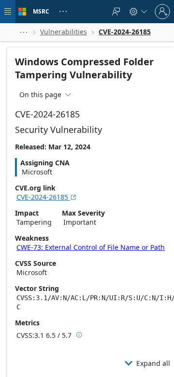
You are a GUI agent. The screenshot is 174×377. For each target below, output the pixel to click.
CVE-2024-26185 (46, 197)
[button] (23, 32)
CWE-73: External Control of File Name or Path (90, 247)
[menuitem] (116, 11)
